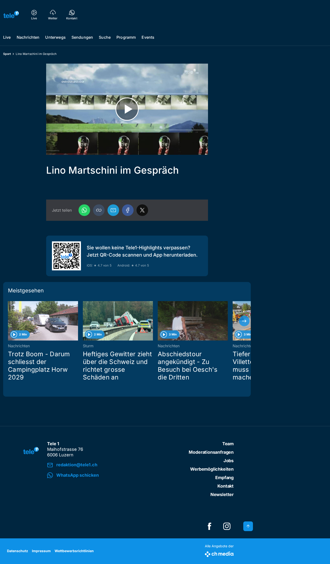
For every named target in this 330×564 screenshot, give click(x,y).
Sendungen (82, 37)
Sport (7, 54)
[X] (142, 210)
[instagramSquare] (227, 526)
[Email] (113, 210)
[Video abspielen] (127, 109)
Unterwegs (55, 37)
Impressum (41, 551)
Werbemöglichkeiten (212, 469)
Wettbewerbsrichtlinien (74, 551)
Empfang (224, 477)
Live (7, 37)
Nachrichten (28, 37)
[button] (99, 210)
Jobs (228, 460)
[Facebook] (128, 210)
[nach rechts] (244, 321)
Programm (126, 37)
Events (148, 37)
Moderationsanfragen (211, 452)
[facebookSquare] (209, 526)
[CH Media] (219, 553)
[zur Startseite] (11, 14)
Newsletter (222, 494)
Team (228, 443)
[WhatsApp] (84, 210)
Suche (105, 37)
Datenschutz (17, 551)
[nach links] (9, 321)
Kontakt (225, 486)
